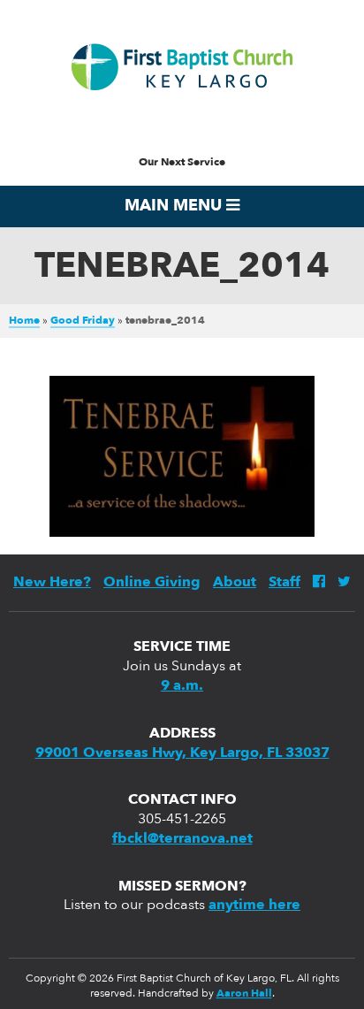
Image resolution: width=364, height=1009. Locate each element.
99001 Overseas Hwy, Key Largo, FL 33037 (182, 753)
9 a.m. (182, 686)
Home (24, 321)
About (234, 583)
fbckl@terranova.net (182, 839)
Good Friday (82, 321)
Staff (284, 583)
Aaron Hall (244, 994)
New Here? (52, 583)
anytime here (254, 905)
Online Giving (152, 583)
